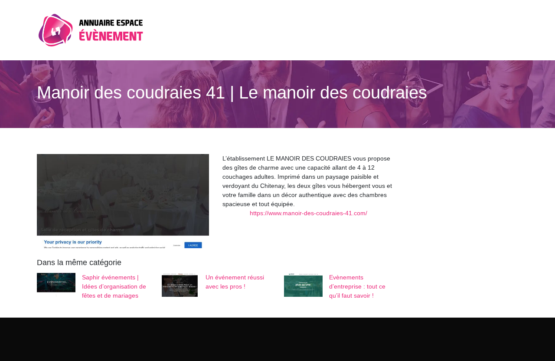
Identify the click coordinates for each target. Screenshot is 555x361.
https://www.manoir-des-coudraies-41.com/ (308, 213)
